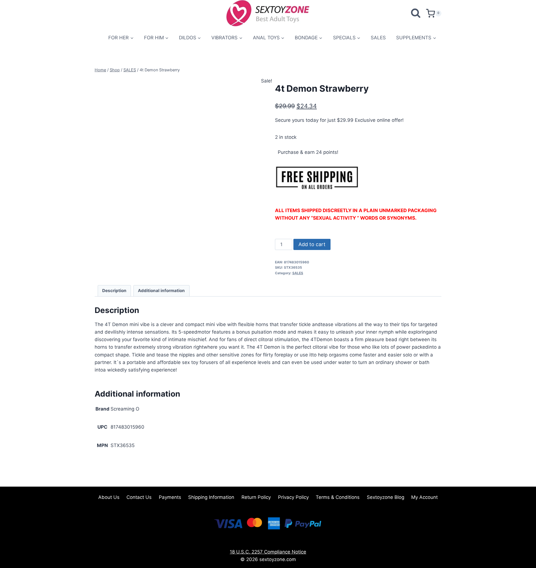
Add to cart (312, 244)
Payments (170, 497)
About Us (108, 497)
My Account (424, 497)
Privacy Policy (293, 497)
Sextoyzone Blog (385, 497)
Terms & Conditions (338, 497)
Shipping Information (211, 497)
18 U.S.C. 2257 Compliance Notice (268, 552)
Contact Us (139, 497)
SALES (378, 37)
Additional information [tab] (161, 290)
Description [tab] (114, 290)
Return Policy (256, 497)
